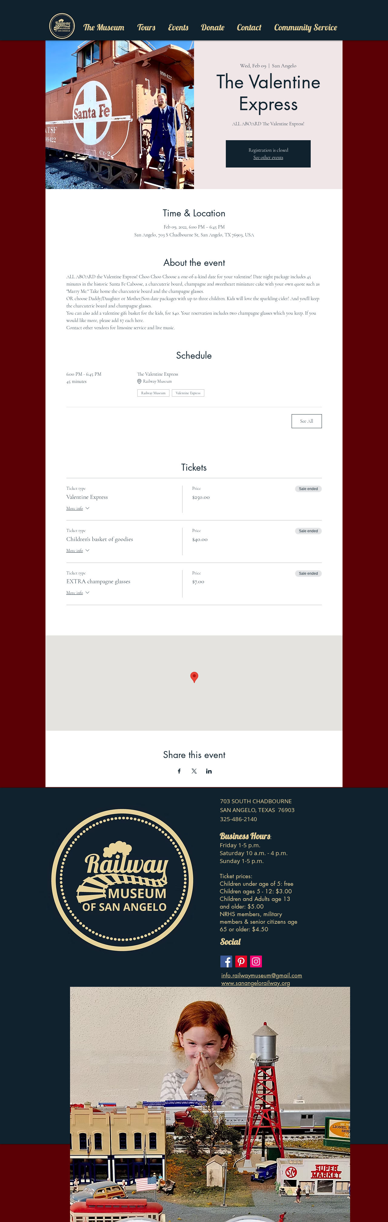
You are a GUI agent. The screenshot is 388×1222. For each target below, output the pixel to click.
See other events (268, 157)
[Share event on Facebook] (179, 771)
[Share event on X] (194, 771)
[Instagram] (256, 961)
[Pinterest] (241, 961)
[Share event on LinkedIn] (209, 771)
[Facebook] (226, 961)
